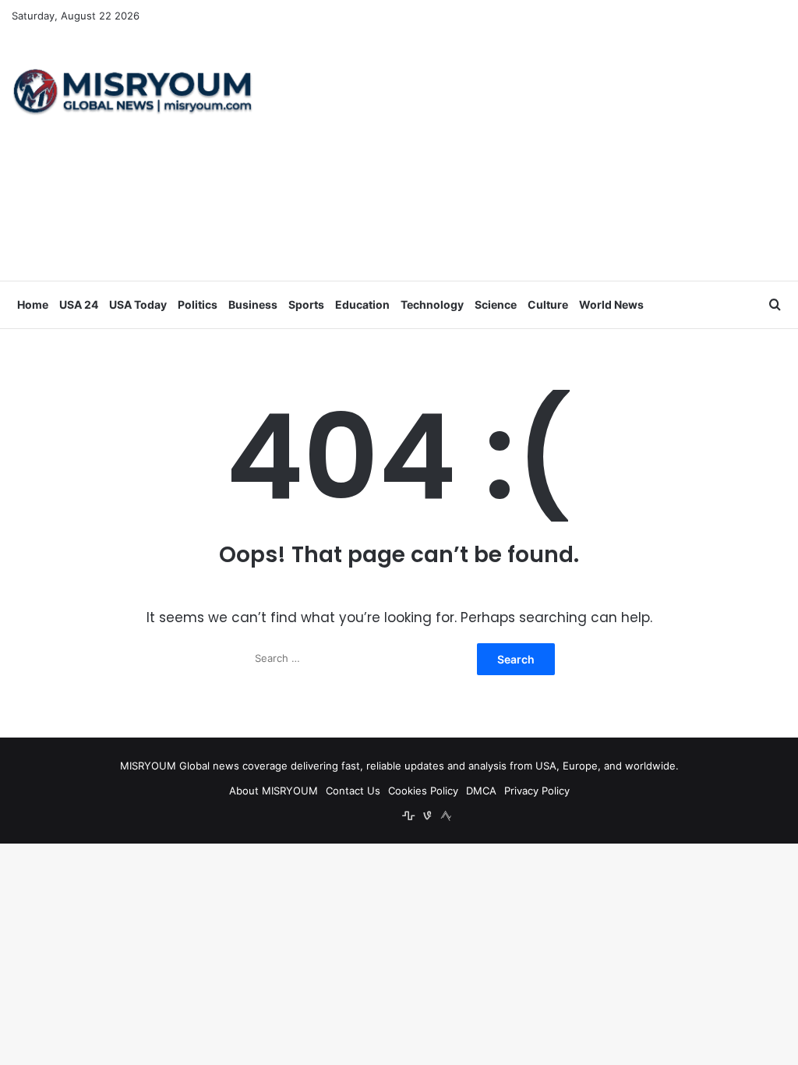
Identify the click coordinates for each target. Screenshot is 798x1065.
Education (362, 304)
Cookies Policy (423, 790)
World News (611, 304)
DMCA (481, 790)
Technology (432, 304)
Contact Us (353, 790)
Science (496, 304)
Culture (548, 304)
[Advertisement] (531, 156)
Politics (197, 304)
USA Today (138, 304)
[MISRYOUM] (133, 90)
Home (32, 304)
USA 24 (78, 304)
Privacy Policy (537, 790)
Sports (306, 304)
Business (252, 304)
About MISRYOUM (273, 790)
